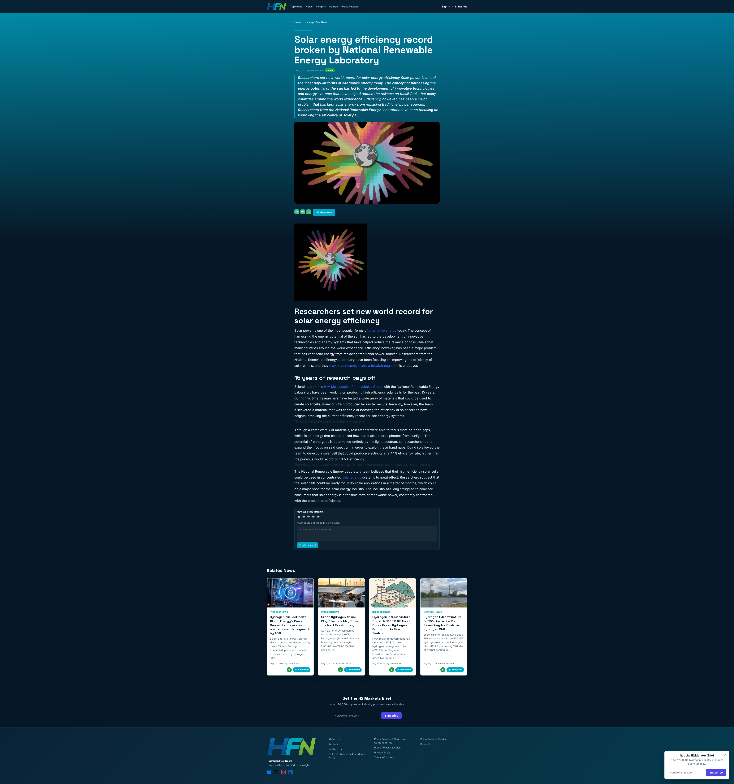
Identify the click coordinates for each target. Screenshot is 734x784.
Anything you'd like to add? (318, 523)
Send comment (307, 545)
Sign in (446, 6)
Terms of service (384, 757)
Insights (321, 6)
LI (308, 212)
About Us (334, 739)
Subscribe (461, 6)
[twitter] (276, 772)
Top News (296, 6)
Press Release (350, 6)
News (309, 6)
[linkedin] (290, 772)
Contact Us (335, 749)
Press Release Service (387, 747)
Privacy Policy (382, 752)
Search (333, 6)
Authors (333, 744)
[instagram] (283, 772)
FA (297, 212)
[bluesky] (269, 772)
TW (302, 212)
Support (425, 744)
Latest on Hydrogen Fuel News (310, 22)
